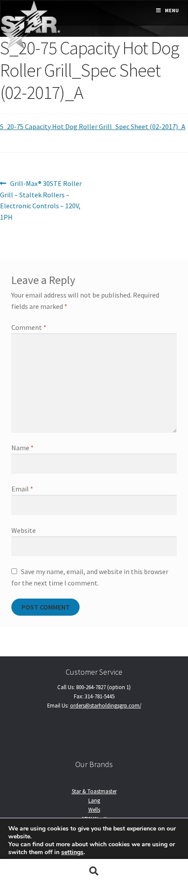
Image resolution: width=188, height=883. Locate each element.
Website (23, 530)
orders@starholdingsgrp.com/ (105, 705)
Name (22, 447)
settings (72, 852)
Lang (94, 800)
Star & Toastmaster (94, 791)
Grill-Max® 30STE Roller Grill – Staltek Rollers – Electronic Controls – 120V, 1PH (41, 200)
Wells (94, 809)
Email (22, 488)
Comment (28, 327)
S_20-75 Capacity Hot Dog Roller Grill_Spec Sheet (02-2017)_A (92, 126)
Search (94, 871)
